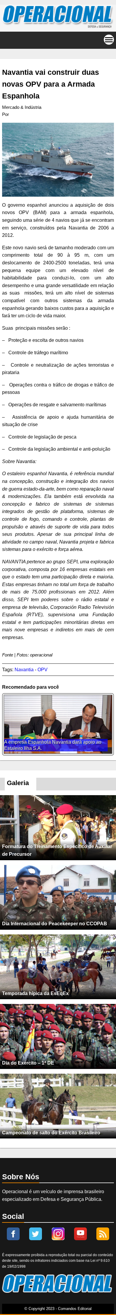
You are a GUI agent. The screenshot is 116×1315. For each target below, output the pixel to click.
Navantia (24, 669)
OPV (42, 669)
